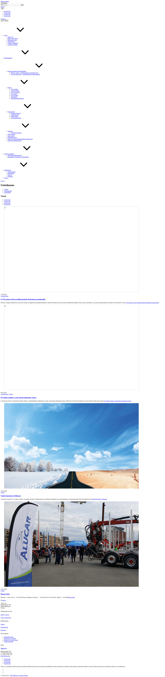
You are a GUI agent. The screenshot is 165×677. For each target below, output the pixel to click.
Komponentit (11, 112)
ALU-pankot (14, 89)
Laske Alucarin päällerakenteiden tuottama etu (20, 139)
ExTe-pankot (14, 95)
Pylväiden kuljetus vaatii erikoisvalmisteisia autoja (18, 398)
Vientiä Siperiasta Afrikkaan (11, 496)
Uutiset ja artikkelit (13, 43)
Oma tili (10, 175)
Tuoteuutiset (7, 192)
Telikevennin (14, 116)
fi (1, 6)
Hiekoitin (10, 131)
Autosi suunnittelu (9, 154)
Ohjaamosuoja (15, 115)
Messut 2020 (5, 594)
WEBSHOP (7, 170)
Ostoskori (10, 176)
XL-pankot (14, 94)
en (2, 6)
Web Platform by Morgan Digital (19, 675)
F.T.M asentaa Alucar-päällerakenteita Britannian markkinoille (23, 299)
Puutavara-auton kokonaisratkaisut (17, 71)
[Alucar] (3, 600)
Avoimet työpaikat (13, 44)
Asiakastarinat (8, 191)
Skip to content (5, 1)
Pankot (9, 87)
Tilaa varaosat (11, 134)
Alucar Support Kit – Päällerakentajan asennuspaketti (25, 74)
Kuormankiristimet (16, 118)
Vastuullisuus (11, 41)
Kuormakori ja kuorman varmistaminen (18, 157)
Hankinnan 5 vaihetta (10, 638)
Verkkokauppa (11, 172)
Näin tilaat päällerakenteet (15, 140)
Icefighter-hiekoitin (16, 133)
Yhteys (6, 178)
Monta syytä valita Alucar (11, 640)
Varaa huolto (11, 136)
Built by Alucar (5, 614)
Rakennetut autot (12, 40)
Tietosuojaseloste (8, 641)
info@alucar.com (5, 656)
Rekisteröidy (11, 173)
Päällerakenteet (8, 58)
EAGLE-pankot (15, 92)
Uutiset (6, 189)
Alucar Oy (10, 37)
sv (4, 6)
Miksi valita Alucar (13, 38)
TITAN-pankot (15, 90)
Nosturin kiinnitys (16, 113)
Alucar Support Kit (6, 617)
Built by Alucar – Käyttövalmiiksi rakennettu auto (24, 73)
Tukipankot (14, 97)
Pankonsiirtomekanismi (17, 98)
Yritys (5, 35)
